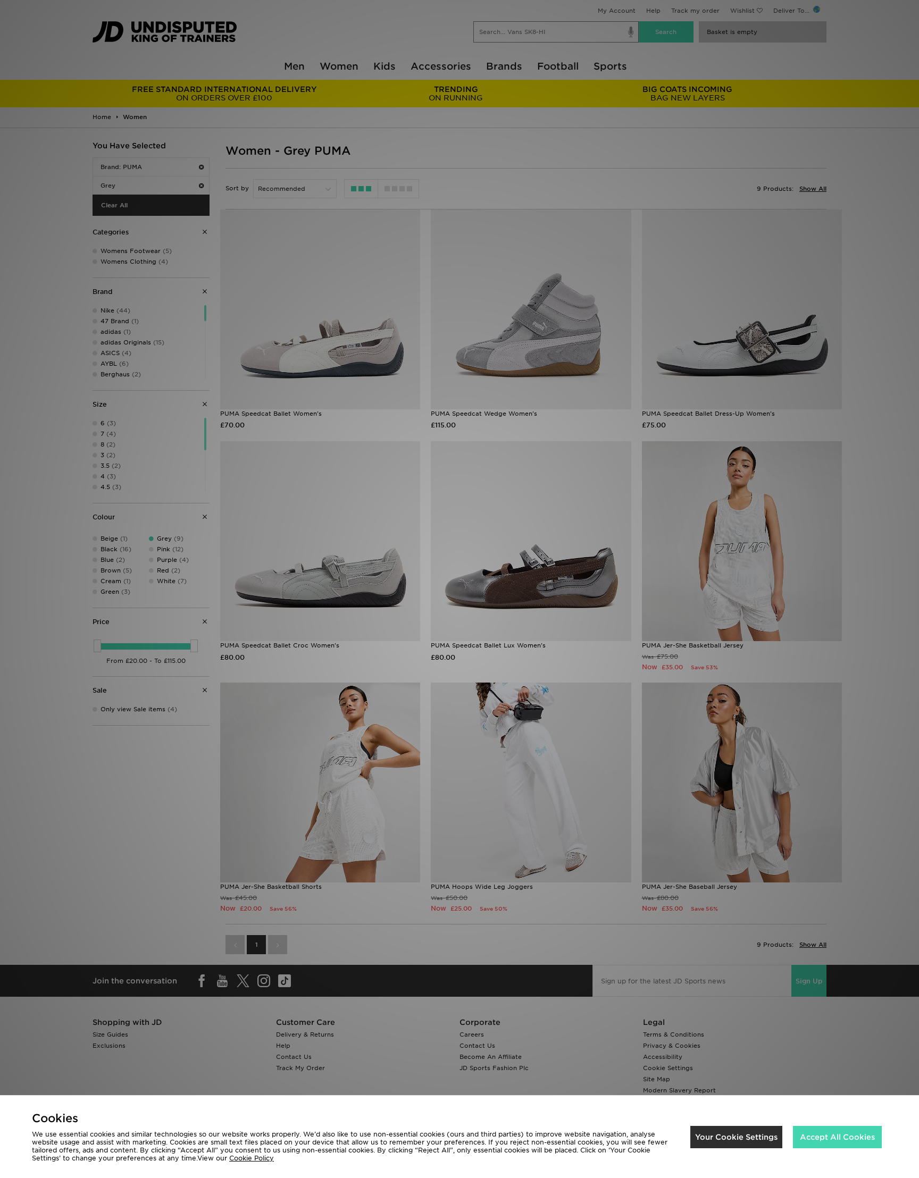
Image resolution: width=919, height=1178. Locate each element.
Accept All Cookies (837, 1137)
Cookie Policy (251, 1158)
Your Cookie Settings (736, 1137)
